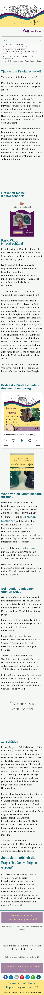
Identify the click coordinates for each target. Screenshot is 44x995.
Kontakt (26, 987)
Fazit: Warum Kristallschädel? (15, 49)
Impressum (13, 987)
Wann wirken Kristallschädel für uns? (18, 54)
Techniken (31, 548)
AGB (35, 987)
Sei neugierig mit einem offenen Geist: (19, 56)
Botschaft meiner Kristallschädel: (16, 47)
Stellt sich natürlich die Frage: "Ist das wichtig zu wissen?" (24, 61)
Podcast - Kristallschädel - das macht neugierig (21, 51)
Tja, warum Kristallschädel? (15, 44)
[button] (5, 977)
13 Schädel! (9, 59)
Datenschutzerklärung (21, 983)
